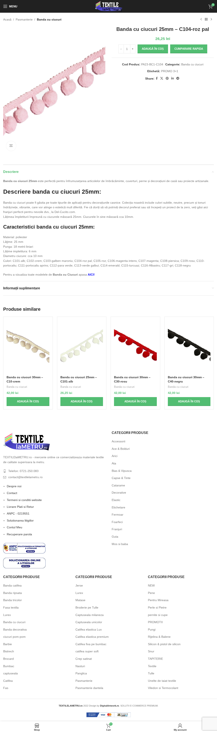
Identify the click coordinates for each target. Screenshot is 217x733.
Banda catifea (12, 585)
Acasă (7, 19)
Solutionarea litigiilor (20, 520)
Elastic (116, 500)
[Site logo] (108, 6)
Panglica (81, 673)
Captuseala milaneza (89, 615)
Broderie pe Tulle (86, 607)
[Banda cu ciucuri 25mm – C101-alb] (81, 346)
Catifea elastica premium (92, 636)
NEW (151, 585)
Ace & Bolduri (121, 448)
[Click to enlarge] (11, 146)
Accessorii (118, 441)
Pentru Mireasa (158, 600)
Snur (151, 651)
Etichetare (118, 507)
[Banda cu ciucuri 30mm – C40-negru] (189, 346)
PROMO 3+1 (169, 71)
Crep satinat (83, 658)
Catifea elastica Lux (88, 629)
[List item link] (54, 471)
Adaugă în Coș (153, 48)
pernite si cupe (158, 615)
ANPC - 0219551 (18, 513)
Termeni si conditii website (24, 500)
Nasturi (80, 666)
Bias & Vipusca (122, 470)
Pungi (152, 629)
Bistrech (8, 651)
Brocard (8, 658)
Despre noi (14, 486)
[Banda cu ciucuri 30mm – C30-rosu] (135, 346)
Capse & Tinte (121, 478)
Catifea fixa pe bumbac (90, 644)
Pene (151, 593)
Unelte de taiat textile (162, 680)
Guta (115, 536)
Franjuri (117, 529)
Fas (5, 688)
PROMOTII (155, 622)
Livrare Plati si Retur (20, 506)
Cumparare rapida (188, 48)
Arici (114, 456)
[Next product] (211, 19)
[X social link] (161, 78)
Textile (152, 666)
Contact (12, 493)
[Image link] (26, 441)
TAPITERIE (155, 658)
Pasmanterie (24, 19)
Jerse (79, 585)
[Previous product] (201, 19)
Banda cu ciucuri (49, 19)
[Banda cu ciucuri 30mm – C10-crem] (28, 346)
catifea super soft (87, 651)
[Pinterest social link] (167, 78)
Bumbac (8, 666)
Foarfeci (117, 522)
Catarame (118, 485)
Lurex (7, 615)
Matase (80, 600)
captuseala (10, 673)
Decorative (119, 492)
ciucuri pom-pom (14, 636)
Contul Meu (14, 527)
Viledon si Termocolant (163, 688)
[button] (28, 401)
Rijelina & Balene (159, 636)
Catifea (8, 680)
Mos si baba (120, 544)
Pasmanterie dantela (89, 688)
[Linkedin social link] (172, 78)
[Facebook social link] (156, 78)
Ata (114, 463)
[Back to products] (206, 19)
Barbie (7, 644)
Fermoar (117, 514)
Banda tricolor (12, 600)
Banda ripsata (12, 593)
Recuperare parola (19, 534)
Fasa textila (11, 607)
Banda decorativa (15, 629)
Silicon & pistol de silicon (164, 644)
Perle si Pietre (157, 607)
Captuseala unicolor (88, 622)
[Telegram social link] (178, 78)
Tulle (151, 673)
